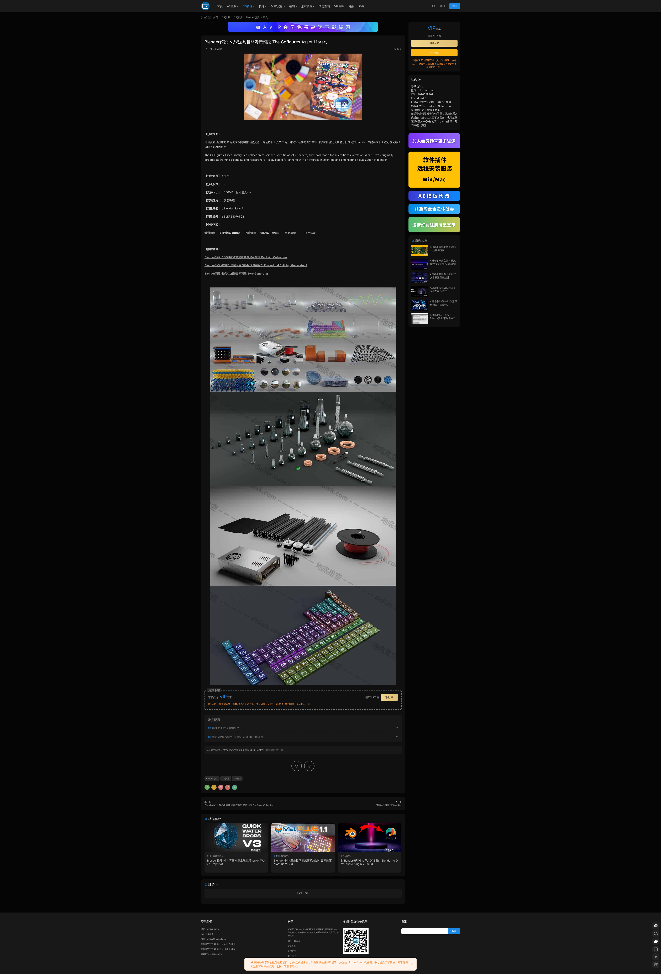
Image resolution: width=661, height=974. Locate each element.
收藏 (436, 52)
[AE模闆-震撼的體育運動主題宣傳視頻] (419, 250)
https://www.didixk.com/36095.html (243, 749)
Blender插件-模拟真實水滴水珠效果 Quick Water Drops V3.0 (236, 862)
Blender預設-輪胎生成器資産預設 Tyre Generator (236, 273)
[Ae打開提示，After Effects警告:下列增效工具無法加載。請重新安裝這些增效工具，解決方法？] (419, 318)
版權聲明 (292, 951)
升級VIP (389, 697)
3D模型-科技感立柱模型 (389, 805)
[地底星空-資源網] (205, 6)
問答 (361, 6)
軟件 (261, 6)
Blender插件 (215, 855)
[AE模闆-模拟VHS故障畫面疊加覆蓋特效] (419, 291)
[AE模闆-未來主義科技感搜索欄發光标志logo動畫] (419, 264)
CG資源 (247, 6)
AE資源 (231, 6)
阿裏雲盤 (291, 233)
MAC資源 (277, 6)
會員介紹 (292, 946)
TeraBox (310, 233)
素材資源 (306, 6)
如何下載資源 (294, 941)
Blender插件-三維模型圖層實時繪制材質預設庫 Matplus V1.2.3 (303, 862)
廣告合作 (292, 956)
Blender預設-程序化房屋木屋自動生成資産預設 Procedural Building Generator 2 (255, 265)
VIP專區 (339, 6)
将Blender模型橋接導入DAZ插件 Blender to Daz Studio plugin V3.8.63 (369, 862)
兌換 (351, 6)
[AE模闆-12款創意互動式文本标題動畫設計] (419, 277)
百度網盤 (251, 233)
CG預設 (237, 778)
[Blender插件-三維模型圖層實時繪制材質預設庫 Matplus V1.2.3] (303, 837)
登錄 (305, 893)
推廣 (399, 49)
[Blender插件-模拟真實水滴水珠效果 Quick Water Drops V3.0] (236, 837)
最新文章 (420, 240)
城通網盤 (210, 233)
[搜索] (433, 6)
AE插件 (346, 855)
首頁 (220, 6)
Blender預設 (216, 49)
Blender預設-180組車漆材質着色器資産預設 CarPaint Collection (245, 257)
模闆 (292, 6)
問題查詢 (324, 6)
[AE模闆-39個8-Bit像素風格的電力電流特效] (419, 305)
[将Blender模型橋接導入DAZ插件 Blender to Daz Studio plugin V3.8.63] (369, 837)
